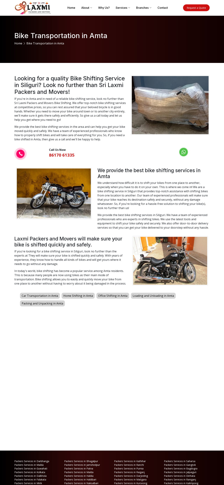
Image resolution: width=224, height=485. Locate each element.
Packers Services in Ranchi (129, 464)
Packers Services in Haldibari (80, 479)
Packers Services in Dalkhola (30, 475)
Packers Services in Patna (78, 468)
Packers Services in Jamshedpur (82, 464)
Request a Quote (196, 7)
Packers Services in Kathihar (130, 461)
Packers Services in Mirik (28, 483)
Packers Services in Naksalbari (81, 483)
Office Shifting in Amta (112, 296)
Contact (163, 7)
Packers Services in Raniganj (180, 479)
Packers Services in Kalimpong (181, 483)
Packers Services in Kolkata (29, 472)
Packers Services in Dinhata (179, 475)
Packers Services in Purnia (129, 468)
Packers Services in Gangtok (180, 464)
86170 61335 (62, 155)
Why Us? (104, 7)
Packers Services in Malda (29, 464)
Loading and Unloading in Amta (153, 296)
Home (71, 7)
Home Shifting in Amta (78, 296)
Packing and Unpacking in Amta (42, 303)
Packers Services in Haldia (78, 475)
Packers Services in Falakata (30, 479)
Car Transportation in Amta (40, 296)
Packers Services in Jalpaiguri (180, 472)
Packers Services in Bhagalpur (81, 461)
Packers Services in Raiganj (129, 472)
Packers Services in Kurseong (130, 483)
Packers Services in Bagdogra (180, 468)
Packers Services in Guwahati (30, 468)
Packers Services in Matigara (130, 479)
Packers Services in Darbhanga (31, 461)
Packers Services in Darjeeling (131, 475)
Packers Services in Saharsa (179, 461)
